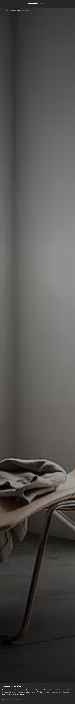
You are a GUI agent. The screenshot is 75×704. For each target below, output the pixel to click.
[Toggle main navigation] (7, 4)
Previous (2, 360)
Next (72, 360)
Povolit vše (6, 699)
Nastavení (16, 699)
